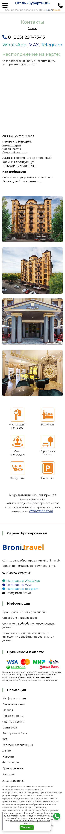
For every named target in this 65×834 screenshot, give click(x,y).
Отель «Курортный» (32, 3)
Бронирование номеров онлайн (24, 612)
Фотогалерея (11, 762)
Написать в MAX (18, 585)
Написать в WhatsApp (23, 580)
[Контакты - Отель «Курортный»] (32, 219)
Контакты (8, 774)
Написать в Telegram (22, 589)
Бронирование (12, 768)
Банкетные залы (13, 704)
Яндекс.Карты (11, 145)
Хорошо (26, 827)
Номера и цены (13, 715)
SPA (4, 739)
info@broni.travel (19, 593)
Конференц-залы (14, 698)
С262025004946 (41, 511)
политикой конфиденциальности (23, 818)
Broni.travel (16, 780)
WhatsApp (14, 44)
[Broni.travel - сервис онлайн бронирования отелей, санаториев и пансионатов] (23, 547)
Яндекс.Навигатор (14, 152)
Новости (8, 756)
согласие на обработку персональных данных (30, 821)
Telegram (51, 44)
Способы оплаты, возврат (19, 617)
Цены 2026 (9, 727)
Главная (32, 28)
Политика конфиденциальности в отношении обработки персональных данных (28, 637)
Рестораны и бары (15, 733)
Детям (6, 750)
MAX (34, 44)
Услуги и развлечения (17, 744)
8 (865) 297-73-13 (26, 37)
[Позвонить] (60, 5)
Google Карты (11, 148)
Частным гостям (13, 721)
